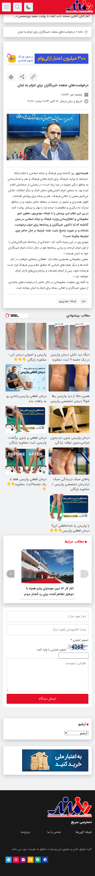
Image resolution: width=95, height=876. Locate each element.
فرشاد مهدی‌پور (67, 307)
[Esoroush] (45, 865)
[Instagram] (16, 865)
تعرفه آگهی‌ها (84, 838)
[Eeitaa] (30, 865)
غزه (84, 307)
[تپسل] (9, 61)
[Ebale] (38, 865)
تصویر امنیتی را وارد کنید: (51, 655)
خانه (80, 37)
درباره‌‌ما (25, 838)
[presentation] (84, 579)
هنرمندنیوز (82, 179)
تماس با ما (54, 838)
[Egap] (23, 865)
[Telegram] (9, 865)
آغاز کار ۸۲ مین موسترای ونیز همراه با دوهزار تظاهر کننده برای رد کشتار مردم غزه (49, 600)
